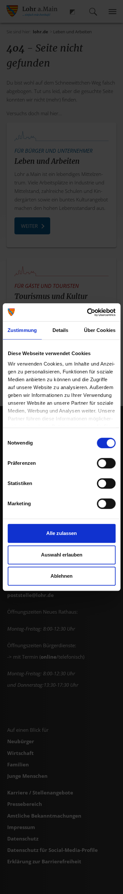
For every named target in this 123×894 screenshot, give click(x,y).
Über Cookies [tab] (99, 330)
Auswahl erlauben (61, 554)
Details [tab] (60, 330)
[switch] (106, 463)
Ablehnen (61, 576)
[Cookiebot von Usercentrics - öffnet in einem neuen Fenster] (87, 312)
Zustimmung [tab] (22, 330)
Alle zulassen (61, 533)
